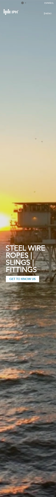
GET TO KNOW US (22, 279)
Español (49, 3)
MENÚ (48, 13)
